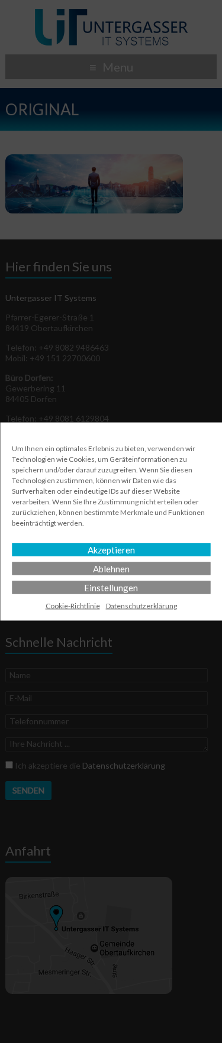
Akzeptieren (111, 550)
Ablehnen (111, 568)
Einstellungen (111, 587)
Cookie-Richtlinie (73, 605)
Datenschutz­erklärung (141, 605)
